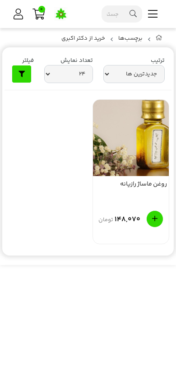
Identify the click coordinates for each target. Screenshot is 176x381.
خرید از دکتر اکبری (83, 38)
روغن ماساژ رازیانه (143, 185)
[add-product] (154, 219)
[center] (133, 14)
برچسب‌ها (130, 38)
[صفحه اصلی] (159, 39)
